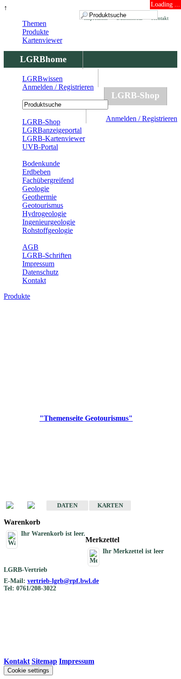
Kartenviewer (42, 40)
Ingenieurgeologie (48, 222)
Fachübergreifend (48, 180)
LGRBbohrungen (54, 95)
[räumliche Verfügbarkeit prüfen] (35, 505)
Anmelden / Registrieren (141, 118)
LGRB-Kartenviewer (53, 138)
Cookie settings (28, 670)
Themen (34, 23)
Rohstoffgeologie (47, 230)
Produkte (35, 32)
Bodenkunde (41, 163)
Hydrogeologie (44, 214)
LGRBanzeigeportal (52, 130)
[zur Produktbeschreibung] (14, 505)
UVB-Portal (40, 147)
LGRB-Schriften (46, 255)
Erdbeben (36, 172)
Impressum (38, 264)
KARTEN (110, 505)
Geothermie (39, 197)
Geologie (35, 188)
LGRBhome (43, 59)
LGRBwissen (42, 79)
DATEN (67, 505)
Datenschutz (40, 272)
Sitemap (44, 661)
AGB (30, 247)
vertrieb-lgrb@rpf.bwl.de (63, 580)
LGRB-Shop (135, 95)
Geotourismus (42, 205)
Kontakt (34, 280)
